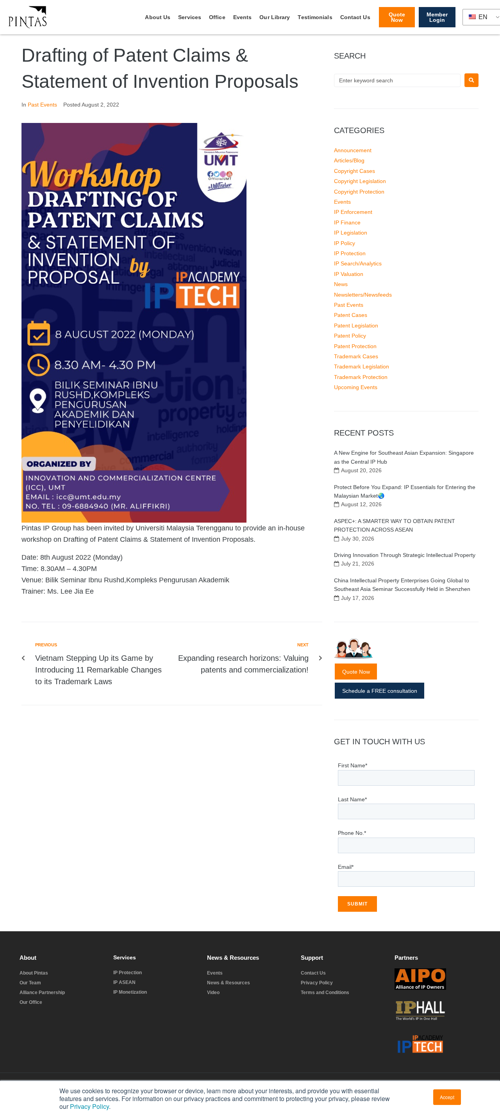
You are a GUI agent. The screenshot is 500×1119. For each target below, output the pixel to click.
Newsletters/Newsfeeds (363, 295)
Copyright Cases (354, 171)
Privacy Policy (89, 1106)
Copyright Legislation (360, 181)
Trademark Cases (356, 356)
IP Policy (344, 243)
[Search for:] (397, 80)
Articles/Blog (349, 160)
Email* (346, 867)
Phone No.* (352, 833)
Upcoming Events (355, 387)
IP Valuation (348, 274)
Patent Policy (350, 336)
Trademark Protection (361, 377)
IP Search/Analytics (358, 263)
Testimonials (315, 17)
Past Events (42, 104)
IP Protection (350, 253)
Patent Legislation (356, 325)
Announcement (352, 150)
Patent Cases (350, 315)
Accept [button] (447, 1097)
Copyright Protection (359, 192)
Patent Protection (355, 346)
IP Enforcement (353, 212)
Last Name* (352, 799)
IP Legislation (350, 232)
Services (189, 17)
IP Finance (347, 222)
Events (242, 17)
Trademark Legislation (361, 366)
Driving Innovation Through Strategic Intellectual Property (404, 555)
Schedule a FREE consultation (379, 691)
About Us (157, 17)
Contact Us (355, 17)
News (341, 284)
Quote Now (356, 672)
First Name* (352, 765)
